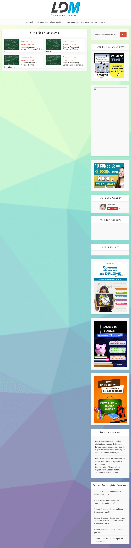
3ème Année (71, 22)
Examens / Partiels (27, 44)
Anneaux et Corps (27, 41)
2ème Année (55, 22)
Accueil (29, 22)
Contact (94, 22)
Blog (102, 22)
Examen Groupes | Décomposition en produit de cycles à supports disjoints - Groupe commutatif (109, 521)
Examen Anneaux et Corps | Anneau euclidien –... (23, 49)
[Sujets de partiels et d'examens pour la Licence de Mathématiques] (65, 9)
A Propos (85, 22)
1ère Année (40, 22)
